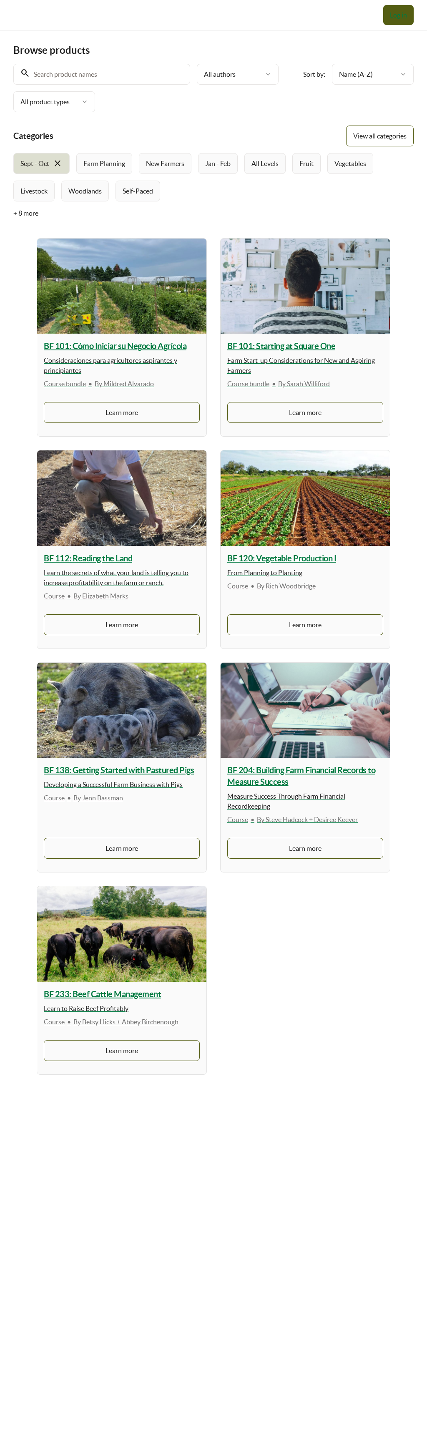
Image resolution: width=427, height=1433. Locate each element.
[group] (213, 177)
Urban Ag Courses (263, 15)
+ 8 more (25, 213)
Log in (398, 15)
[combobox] (238, 74)
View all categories (380, 136)
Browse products (197, 15)
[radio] (41, 163)
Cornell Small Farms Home (343, 15)
